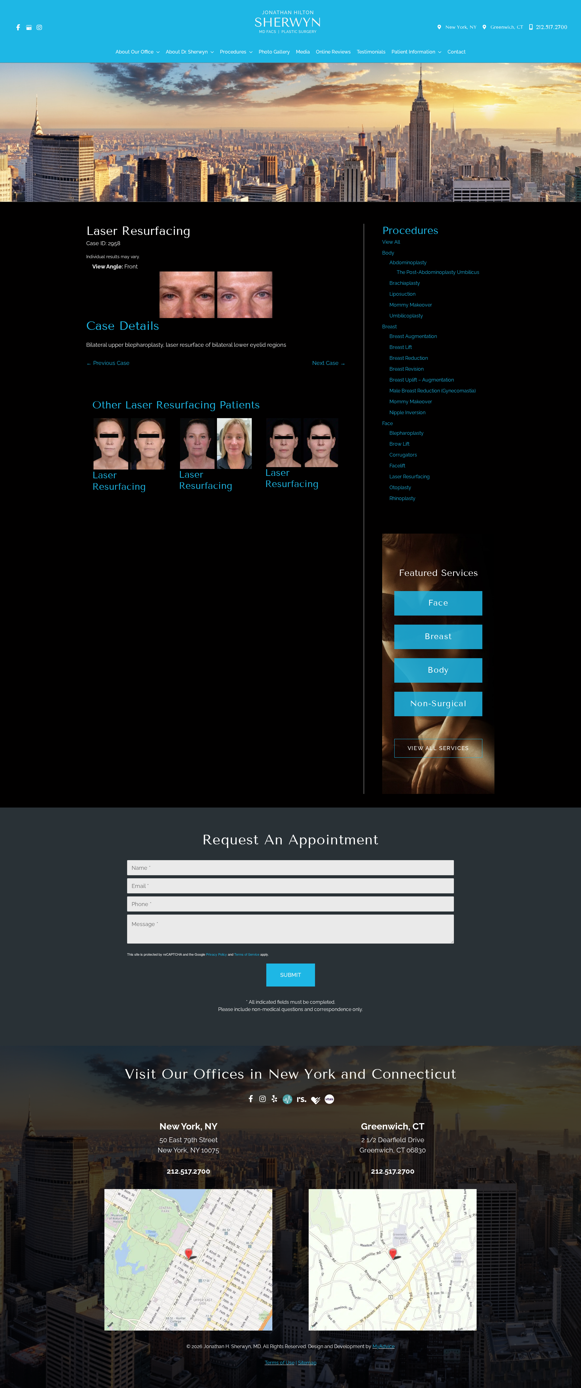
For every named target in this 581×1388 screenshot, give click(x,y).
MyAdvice (384, 1346)
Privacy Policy (216, 954)
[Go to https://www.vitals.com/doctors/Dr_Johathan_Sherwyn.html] (329, 1099)
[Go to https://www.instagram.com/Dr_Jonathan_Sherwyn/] (262, 1099)
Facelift (397, 466)
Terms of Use (279, 1363)
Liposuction (402, 294)
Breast (389, 327)
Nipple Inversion (407, 412)
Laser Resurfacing (138, 231)
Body (388, 253)
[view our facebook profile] (18, 27)
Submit (290, 975)
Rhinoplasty (402, 498)
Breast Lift (400, 347)
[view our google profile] (28, 27)
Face (387, 423)
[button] (156, 52)
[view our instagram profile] (39, 27)
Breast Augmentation (413, 336)
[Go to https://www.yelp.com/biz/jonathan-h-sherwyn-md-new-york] (274, 1099)
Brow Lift (399, 444)
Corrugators (403, 455)
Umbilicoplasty (406, 316)
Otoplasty (400, 487)
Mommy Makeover (410, 305)
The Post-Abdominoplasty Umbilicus (438, 272)
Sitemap (307, 1363)
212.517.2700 (550, 27)
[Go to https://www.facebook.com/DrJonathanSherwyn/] (250, 1099)
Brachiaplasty (404, 283)
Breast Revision (406, 369)
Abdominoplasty (408, 262)
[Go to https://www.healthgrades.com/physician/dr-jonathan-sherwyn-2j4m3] (315, 1100)
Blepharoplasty (406, 433)
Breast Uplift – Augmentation (421, 380)
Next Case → (329, 363)
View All (391, 242)
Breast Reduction (408, 358)
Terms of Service (246, 954)
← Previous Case (108, 363)
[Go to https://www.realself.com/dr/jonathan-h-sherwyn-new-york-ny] (302, 1098)
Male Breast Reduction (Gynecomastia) (432, 391)
